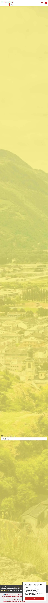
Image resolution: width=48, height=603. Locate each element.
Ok (34, 598)
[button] (42, 3)
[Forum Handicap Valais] (7, 3)
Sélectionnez (5, 439)
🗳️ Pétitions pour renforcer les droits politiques (16, 595)
